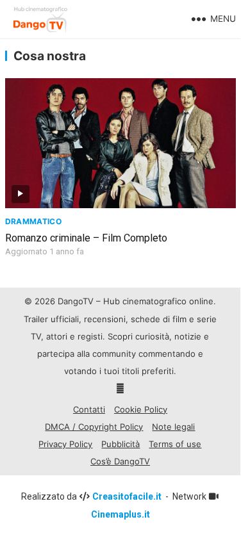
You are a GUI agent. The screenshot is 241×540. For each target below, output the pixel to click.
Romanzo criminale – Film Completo (86, 238)
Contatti (89, 409)
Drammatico (33, 221)
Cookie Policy (140, 409)
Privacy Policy (65, 444)
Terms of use (175, 444)
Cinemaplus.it (120, 514)
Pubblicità (120, 444)
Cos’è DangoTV (120, 461)
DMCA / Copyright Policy (94, 426)
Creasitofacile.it (127, 496)
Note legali (173, 426)
